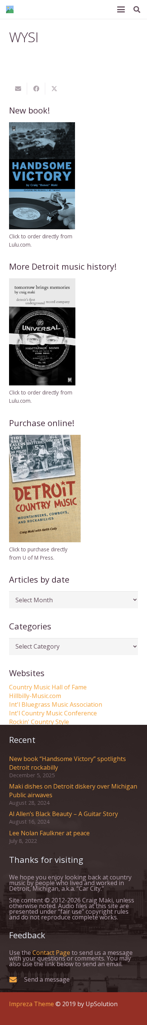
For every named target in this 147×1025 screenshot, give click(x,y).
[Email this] (18, 89)
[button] (121, 9)
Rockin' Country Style (39, 722)
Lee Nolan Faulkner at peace (49, 833)
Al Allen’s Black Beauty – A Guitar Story (63, 814)
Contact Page (51, 952)
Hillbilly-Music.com (35, 696)
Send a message (47, 979)
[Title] (10, 9)
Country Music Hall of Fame (48, 687)
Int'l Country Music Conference (53, 713)
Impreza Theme (31, 1004)
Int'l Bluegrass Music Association (55, 704)
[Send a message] (16, 979)
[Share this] (36, 89)
